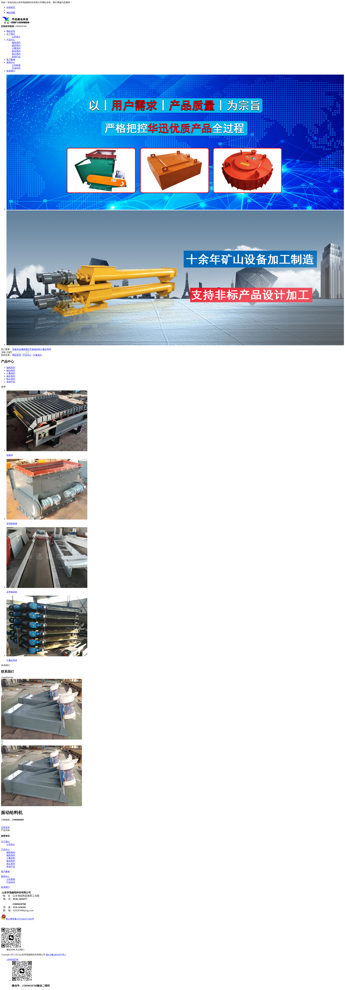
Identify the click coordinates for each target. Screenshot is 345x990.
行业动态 (16, 68)
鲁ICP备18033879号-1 (56, 954)
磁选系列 (16, 45)
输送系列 (16, 51)
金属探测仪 (24, 349)
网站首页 (10, 31)
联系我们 (10, 71)
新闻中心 (10, 62)
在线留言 (10, 7)
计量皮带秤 (45, 349)
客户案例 (10, 59)
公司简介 (16, 37)
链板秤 (15, 349)
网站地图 (10, 12)
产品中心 (10, 40)
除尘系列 (16, 54)
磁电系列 (16, 42)
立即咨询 (5, 827)
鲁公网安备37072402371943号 (20, 919)
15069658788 (12, 959)
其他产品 (16, 57)
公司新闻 (16, 65)
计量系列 (16, 48)
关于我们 (10, 34)
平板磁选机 (35, 349)
